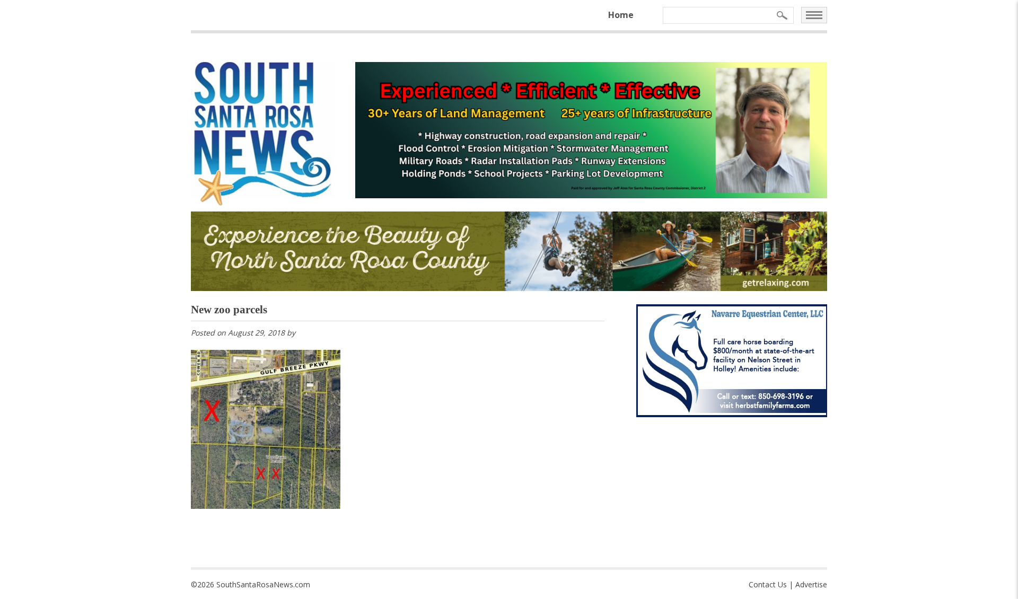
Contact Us (768, 584)
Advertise (811, 584)
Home (621, 15)
